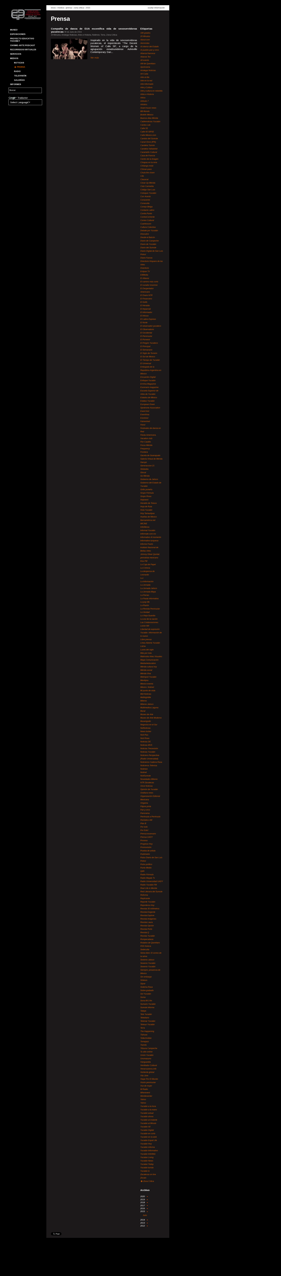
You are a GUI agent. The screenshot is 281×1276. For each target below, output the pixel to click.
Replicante (145, 898)
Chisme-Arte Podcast (22, 45)
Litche (143, 646)
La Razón (144, 605)
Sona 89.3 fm (146, 1001)
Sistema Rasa (146, 987)
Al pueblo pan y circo (149, 50)
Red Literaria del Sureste (151, 891)
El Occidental (146, 333)
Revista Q (144, 932)
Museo (14, 30)
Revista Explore (147, 915)
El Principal (145, 346)
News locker (145, 731)
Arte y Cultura (146, 87)
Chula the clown (147, 173)
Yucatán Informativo (149, 1150)
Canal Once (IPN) (148, 142)
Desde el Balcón (147, 237)
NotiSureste (145, 776)
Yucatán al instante (148, 1120)
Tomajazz (144, 1041)
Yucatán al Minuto (148, 1123)
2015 (88, 8)
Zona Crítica (79, 8)
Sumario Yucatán (148, 1004)
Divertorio (144, 268)
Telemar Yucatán (147, 1021)
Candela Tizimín (147, 145)
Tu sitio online (146, 1052)
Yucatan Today (147, 1164)
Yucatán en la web (148, 1137)
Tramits (143, 1045)
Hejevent (144, 500)
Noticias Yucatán (147, 752)
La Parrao (144, 595)
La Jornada (145, 585)
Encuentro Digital (148, 377)
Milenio (143, 701)
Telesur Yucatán (147, 1024)
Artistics (143, 104)
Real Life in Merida (148, 888)
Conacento (145, 200)
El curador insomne (149, 285)
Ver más (94, 57)
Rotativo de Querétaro (150, 943)
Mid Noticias (145, 694)
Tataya (143, 1011)
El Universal (145, 363)
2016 (142, 1208)
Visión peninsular (148, 1082)
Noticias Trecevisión (149, 748)
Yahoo (143, 1099)
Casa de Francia (147, 155)
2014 (142, 1220)
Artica (142, 98)
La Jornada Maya (148, 592)
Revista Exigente (147, 912)
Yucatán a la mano (148, 1110)
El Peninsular (146, 336)
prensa (69, 8)
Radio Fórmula (147, 874)
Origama (144, 803)
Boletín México (146, 115)
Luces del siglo (147, 650)
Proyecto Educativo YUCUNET (22, 39)
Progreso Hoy (146, 844)
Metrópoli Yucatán (148, 677)
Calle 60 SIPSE (147, 132)
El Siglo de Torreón (148, 353)
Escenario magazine (149, 387)
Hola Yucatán (146, 510)
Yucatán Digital (147, 1130)
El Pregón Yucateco (149, 343)
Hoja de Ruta (146, 506)
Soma (143, 997)
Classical (144, 179)
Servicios (15, 54)
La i (142, 578)
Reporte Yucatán (147, 902)
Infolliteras (144, 527)
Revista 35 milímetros (149, 909)
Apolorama (145, 67)
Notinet (143, 772)
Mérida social (146, 670)
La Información (147, 581)
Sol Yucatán (145, 994)
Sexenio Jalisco (147, 960)
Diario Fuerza (146, 258)
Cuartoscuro (145, 224)
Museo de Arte (146, 714)
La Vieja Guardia (147, 615)
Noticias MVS (146, 745)
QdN (142, 871)
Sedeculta (144, 949)
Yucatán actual (147, 1113)
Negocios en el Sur (148, 725)
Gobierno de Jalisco (149, 479)
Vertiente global (147, 1072)
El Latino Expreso (148, 319)
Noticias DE (145, 742)
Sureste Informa (147, 1007)
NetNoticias (145, 728)
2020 (142, 1196)
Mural (142, 711)
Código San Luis (147, 190)
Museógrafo (145, 721)
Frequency (145, 449)
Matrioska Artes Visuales (151, 656)
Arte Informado (146, 84)
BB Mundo (145, 111)
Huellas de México (148, 517)
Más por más (146, 653)
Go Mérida (145, 476)
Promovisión (145, 847)
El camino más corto (149, 282)
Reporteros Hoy (147, 905)
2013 (142, 1223)
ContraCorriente (147, 217)
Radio (17, 71)
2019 (142, 1199)
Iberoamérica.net (147, 520)
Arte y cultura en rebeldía (151, 91)
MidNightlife (145, 697)
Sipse (142, 983)
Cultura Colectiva (148, 227)
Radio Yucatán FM (148, 885)
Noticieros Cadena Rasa (151, 762)
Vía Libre (144, 1075)
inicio (53, 8)
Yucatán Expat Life (148, 1140)
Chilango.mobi (146, 166)
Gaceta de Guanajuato (150, 455)
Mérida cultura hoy (148, 667)
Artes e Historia (147, 94)
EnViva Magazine (148, 384)
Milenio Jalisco (147, 704)
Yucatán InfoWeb (147, 1154)
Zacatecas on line (148, 1174)
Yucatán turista (147, 1167)
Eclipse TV (145, 271)
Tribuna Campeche (148, 1048)
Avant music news (148, 108)
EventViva (144, 414)
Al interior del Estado (149, 46)
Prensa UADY (146, 837)
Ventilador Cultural (148, 1065)
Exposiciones (17, 34)
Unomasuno (145, 1058)
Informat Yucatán (147, 530)
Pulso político (146, 864)
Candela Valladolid (148, 149)
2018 (142, 1202)
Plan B (143, 823)
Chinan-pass (146, 169)
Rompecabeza (146, 939)
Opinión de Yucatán (149, 789)
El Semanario (146, 350)
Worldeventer (146, 1096)
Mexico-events (146, 684)
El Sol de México (147, 357)
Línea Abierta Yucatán (150, 643)
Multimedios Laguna (149, 707)
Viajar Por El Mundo (149, 1079)
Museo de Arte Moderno (151, 718)
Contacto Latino (147, 210)
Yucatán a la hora (148, 1106)
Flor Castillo (145, 442)
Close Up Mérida (147, 183)
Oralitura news (146, 793)
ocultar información (156, 8)
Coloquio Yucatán (148, 193)
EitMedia (144, 275)
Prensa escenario (148, 834)
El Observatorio (147, 329)
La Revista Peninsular (150, 609)
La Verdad (145, 612)
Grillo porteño (146, 489)
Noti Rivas (144, 738)
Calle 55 (144, 128)
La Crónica (145, 568)
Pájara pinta (145, 806)
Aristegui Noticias (148, 70)
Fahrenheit (145, 421)
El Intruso (144, 316)
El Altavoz (144, 278)
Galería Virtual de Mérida (151, 459)
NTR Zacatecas (147, 782)
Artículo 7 (144, 101)
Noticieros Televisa (148, 765)
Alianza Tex (145, 57)
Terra (142, 1028)
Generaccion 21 (147, 466)
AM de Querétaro (147, 63)
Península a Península (150, 817)
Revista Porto (146, 929)
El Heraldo (145, 305)
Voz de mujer (146, 1086)
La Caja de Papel (148, 564)
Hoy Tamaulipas (147, 513)
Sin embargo (146, 977)
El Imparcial (145, 309)
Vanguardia (145, 1062)
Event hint (144, 411)
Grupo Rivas (145, 496)
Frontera (144, 452)
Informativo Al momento (150, 537)
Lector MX (144, 626)
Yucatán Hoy (146, 1144)
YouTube (24, 1270)
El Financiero (146, 299)
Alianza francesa (147, 53)
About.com (145, 40)
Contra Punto (146, 213)
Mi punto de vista (147, 690)
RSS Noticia (145, 946)
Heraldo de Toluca (148, 503)
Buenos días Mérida (149, 118)
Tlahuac (143, 1035)
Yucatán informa (147, 1147)
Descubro (144, 234)
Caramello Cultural (148, 152)
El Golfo (143, 302)
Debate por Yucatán (149, 230)
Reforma (144, 895)
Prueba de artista (147, 851)
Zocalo (143, 1178)
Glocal (143, 472)
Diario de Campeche (149, 241)
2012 (142, 1226)
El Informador (146, 312)
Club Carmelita (147, 186)
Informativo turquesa (149, 541)
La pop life (145, 602)
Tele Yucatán (146, 1014)
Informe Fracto (146, 544)
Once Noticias (146, 786)
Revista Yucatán (147, 936)
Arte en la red (146, 81)
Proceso (144, 840)
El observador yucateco (150, 326)
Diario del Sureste (148, 247)
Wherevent (145, 1093)
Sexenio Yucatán (147, 963)
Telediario (144, 1018)
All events (144, 60)
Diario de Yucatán (148, 244)
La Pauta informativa (149, 598)
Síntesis (143, 980)
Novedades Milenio (149, 779)
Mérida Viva (145, 673)
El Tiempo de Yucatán (150, 360)
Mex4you (144, 680)
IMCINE (143, 523)
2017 (142, 1205)
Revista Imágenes (148, 919)
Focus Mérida (146, 445)
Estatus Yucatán (147, 401)
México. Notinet (147, 687)
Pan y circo (145, 810)
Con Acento (145, 196)
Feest (142, 425)
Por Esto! (144, 830)
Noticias (19, 63)
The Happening (147, 1031)
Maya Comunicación (149, 660)
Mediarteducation (148, 663)
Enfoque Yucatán (148, 380)
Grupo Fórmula (147, 493)
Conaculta (144, 203)
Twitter (18, 1270)
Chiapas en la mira (148, 162)
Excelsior (144, 418)
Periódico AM (146, 820)
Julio (145, 1215)
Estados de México (148, 397)
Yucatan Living (147, 1157)
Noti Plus (144, 735)
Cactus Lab (145, 125)
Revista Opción (147, 926)
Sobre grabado (147, 990)
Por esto (144, 827)
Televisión (20, 76)
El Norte (143, 322)
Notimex (144, 769)
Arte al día (144, 77)
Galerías (19, 80)
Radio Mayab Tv (147, 878)
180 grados (145, 33)
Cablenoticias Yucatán (150, 121)
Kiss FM (143, 561)
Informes (15, 84)
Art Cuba (144, 74)
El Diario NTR (146, 295)
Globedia (144, 469)
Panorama (145, 813)
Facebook (12, 1270)
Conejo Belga (146, 207)
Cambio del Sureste (149, 138)
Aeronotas (144, 43)
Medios (14, 58)
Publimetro (145, 854)
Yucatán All (145, 1127)
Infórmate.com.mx (148, 534)
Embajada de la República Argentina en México (150, 370)
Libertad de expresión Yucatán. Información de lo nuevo (151, 632)
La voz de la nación (149, 619)
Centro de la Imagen (149, 159)
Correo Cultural (147, 220)
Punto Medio (146, 868)
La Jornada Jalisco (148, 588)
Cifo (142, 176)
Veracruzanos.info (148, 1069)
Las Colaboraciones (149, 622)
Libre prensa (146, 639)
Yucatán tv (145, 1171)
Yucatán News (146, 1161)
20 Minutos (145, 36)
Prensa (21, 67)
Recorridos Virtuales (23, 50)
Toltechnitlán (146, 1038)
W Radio (144, 1089)
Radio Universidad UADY (151, 881)
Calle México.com (148, 135)
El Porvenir (145, 339)
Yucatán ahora (146, 1116)
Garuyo (143, 462)
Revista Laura (146, 922)
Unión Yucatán (147, 1055)
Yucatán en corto (147, 1133)
